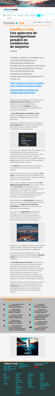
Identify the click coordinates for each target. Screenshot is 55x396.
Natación (30, 383)
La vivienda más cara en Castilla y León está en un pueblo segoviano (41, 311)
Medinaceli (18, 392)
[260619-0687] (27, 139)
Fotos (43, 15)
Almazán (18, 390)
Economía (42, 379)
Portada (9, 15)
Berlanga (18, 377)
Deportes (33, 15)
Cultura (41, 380)
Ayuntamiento (7, 377)
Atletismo (30, 380)
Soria (14, 15)
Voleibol (30, 379)
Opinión (9, 18)
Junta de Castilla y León (38, 22)
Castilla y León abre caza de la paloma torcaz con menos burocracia (41, 323)
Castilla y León (48, 22)
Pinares (17, 375)
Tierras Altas (18, 380)
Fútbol (29, 377)
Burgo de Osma (19, 382)
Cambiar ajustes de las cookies (41, 363)
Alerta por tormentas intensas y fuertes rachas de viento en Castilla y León (16, 316)
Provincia (20, 15)
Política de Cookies (23, 364)
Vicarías (17, 385)
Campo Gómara (19, 387)
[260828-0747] (27, 3)
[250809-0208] (27, 232)
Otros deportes (31, 387)
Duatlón (29, 385)
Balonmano (30, 382)
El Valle (17, 379)
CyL (39, 15)
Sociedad (42, 377)
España (27, 15)
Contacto (21, 367)
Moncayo (18, 388)
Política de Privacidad (24, 366)
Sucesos (5, 379)
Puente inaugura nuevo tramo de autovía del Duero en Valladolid (15, 311)
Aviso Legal (21, 363)
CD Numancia (31, 375)
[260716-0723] (27, 346)
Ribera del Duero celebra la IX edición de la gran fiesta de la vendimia (15, 322)
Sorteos (42, 388)
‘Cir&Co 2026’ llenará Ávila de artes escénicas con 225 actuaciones (41, 329)
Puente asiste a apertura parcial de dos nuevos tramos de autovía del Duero (16, 306)
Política (41, 375)
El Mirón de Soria (15, 9)
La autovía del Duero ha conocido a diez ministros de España (40, 306)
